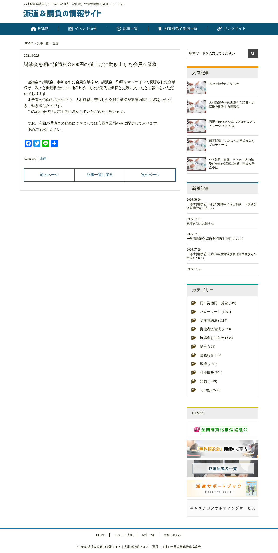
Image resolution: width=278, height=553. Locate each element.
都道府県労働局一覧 (180, 29)
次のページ (150, 175)
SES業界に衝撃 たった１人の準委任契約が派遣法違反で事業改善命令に (232, 163)
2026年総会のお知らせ (224, 83)
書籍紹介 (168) (211, 355)
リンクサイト (235, 29)
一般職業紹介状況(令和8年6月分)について (215, 238)
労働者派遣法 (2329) (215, 329)
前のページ (49, 175)
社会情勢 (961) (211, 372)
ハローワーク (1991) (215, 312)
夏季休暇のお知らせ (200, 223)
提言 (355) (207, 346)
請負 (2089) (208, 381)
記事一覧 (130, 29)
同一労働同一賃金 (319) (218, 303)
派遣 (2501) (208, 364)
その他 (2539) (210, 390)
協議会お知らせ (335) (216, 338)
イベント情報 (86, 29)
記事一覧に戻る (100, 175)
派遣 (55, 43)
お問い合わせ (172, 535)
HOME (43, 29)
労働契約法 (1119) (213, 320)
